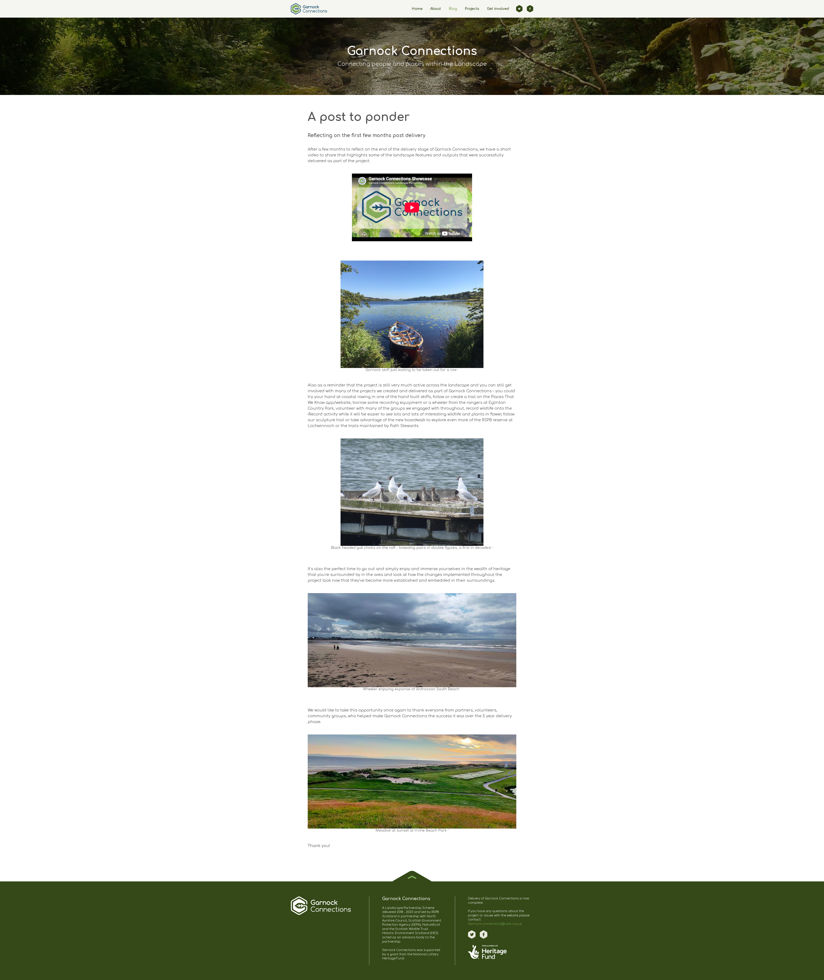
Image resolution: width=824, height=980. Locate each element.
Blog (453, 9)
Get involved (498, 9)
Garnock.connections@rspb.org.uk (495, 923)
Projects (472, 9)
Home (417, 9)
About (435, 9)
